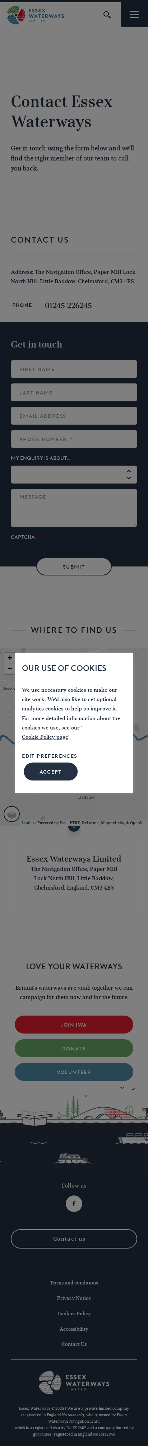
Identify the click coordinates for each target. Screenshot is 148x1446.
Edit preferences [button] (49, 756)
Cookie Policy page (45, 737)
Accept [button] (51, 772)
